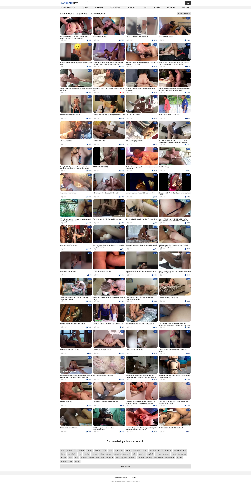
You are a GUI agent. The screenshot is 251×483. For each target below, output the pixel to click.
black (110, 450)
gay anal (69, 450)
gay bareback (169, 457)
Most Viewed (115, 7)
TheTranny (186, 7)
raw (62, 450)
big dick (63, 457)
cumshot (86, 454)
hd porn (179, 457)
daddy (91, 457)
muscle (160, 450)
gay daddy (109, 457)
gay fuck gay (158, 457)
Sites (144, 7)
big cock (149, 457)
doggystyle (126, 454)
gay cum (109, 454)
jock (97, 457)
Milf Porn (171, 7)
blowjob (97, 450)
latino (134, 454)
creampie (166, 454)
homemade (137, 450)
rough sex (142, 454)
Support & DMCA (121, 478)
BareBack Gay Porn (123, 481)
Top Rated (99, 7)
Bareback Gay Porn (68, 7)
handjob (128, 450)
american (141, 457)
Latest (85, 7)
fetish (76, 457)
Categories (131, 7)
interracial (153, 450)
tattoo (102, 454)
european (132, 457)
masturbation (72, 454)
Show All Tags (125, 466)
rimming (82, 450)
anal (80, 454)
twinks (63, 454)
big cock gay (119, 450)
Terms (134, 478)
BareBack (69, 3)
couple (104, 450)
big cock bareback (180, 450)
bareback (84, 457)
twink (70, 457)
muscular (95, 454)
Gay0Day (157, 7)
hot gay (77, 461)
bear (75, 450)
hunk (70, 461)
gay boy (89, 450)
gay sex (158, 454)
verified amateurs (121, 457)
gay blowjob (182, 454)
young (174, 454)
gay (102, 457)
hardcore (168, 450)
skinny (145, 450)
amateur (64, 461)
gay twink (117, 454)
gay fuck (150, 454)
